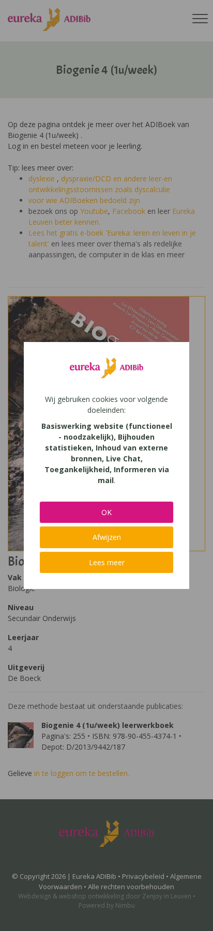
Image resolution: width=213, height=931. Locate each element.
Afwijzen (107, 537)
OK (106, 512)
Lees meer (107, 562)
